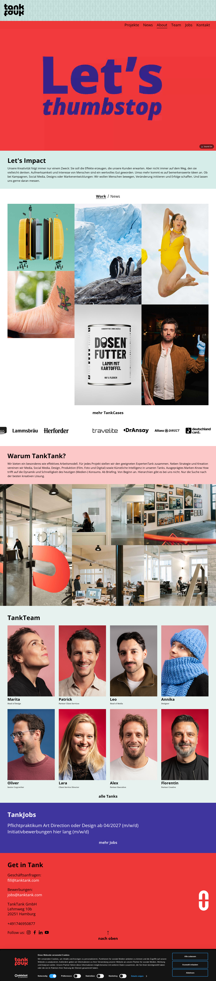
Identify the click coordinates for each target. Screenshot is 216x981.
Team (176, 24)
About (162, 24)
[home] (14, 10)
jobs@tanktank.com (25, 894)
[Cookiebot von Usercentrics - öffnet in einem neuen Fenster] (21, 976)
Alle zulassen (190, 956)
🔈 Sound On (206, 146)
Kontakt (203, 24)
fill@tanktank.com (23, 880)
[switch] (77, 976)
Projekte (131, 24)
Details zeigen (137, 976)
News (148, 24)
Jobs (188, 24)
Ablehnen (190, 973)
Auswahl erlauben (190, 965)
